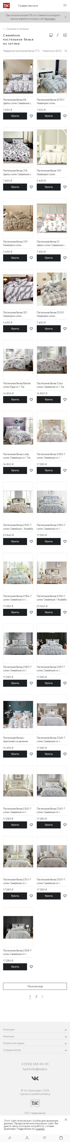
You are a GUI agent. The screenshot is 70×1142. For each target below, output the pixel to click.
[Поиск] (9, 1138)
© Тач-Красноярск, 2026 (35, 1090)
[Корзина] (61, 1138)
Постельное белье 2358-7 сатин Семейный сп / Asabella (17, 952)
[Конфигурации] (65, 35)
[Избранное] (44, 1138)
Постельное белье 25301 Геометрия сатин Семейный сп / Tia (50, 314)
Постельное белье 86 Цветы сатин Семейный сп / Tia (17, 101)
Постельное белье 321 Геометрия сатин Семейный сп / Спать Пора (18, 314)
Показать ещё (35, 986)
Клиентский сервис (13, 1043)
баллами (50, 18)
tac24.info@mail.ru (35, 1069)
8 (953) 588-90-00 (35, 1064)
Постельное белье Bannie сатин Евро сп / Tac (17, 385)
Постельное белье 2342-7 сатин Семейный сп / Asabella (17, 810)
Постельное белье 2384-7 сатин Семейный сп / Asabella (17, 598)
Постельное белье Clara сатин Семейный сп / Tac (50, 385)
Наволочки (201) (52, 50)
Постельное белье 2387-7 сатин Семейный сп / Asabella (51, 669)
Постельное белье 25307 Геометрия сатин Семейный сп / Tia (50, 101)
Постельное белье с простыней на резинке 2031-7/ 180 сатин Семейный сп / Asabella (16, 739)
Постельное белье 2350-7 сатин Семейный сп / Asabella (51, 881)
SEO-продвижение (35, 1113)
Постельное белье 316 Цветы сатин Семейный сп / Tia (17, 172)
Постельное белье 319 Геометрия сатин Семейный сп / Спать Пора (18, 243)
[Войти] (27, 1138)
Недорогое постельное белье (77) (21, 50)
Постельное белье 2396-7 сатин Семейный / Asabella (52, 598)
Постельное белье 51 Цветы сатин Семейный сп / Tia (51, 243)
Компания (8, 1036)
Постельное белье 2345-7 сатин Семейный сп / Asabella (51, 810)
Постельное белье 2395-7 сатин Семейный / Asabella (18, 527)
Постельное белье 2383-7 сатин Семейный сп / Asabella (17, 669)
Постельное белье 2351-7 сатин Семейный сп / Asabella (17, 881)
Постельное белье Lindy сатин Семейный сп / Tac (17, 456)
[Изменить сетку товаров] (51, 34)
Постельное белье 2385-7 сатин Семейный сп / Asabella (51, 456)
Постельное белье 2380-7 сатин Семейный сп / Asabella (51, 527)
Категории (9, 1029)
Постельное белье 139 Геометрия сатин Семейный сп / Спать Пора (52, 172)
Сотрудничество (12, 1050)
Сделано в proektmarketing (35, 1094)
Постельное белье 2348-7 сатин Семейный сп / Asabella (51, 739)
